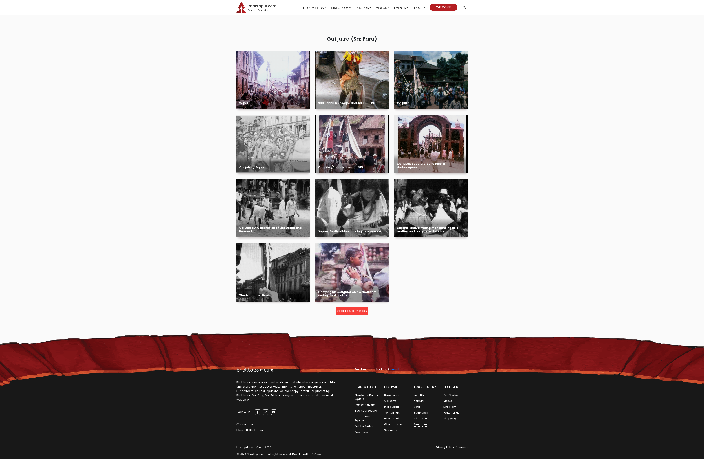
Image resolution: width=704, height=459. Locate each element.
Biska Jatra (391, 395)
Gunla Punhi (392, 418)
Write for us (451, 412)
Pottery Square (365, 405)
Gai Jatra (390, 401)
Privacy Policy (445, 447)
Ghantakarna (393, 424)
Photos (362, 7)
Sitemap (461, 447)
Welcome (443, 7)
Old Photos (450, 395)
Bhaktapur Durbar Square (366, 397)
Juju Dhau (420, 395)
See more (361, 432)
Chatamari (421, 418)
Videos (381, 7)
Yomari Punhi (393, 412)
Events (400, 7)
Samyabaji (421, 412)
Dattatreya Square (362, 418)
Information (313, 7)
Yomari (418, 401)
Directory (340, 7)
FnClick (316, 454)
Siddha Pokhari (364, 426)
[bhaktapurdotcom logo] (254, 370)
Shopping (449, 418)
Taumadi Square (366, 410)
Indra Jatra (391, 407)
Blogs (418, 7)
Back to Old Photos (351, 311)
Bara (417, 407)
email (395, 369)
